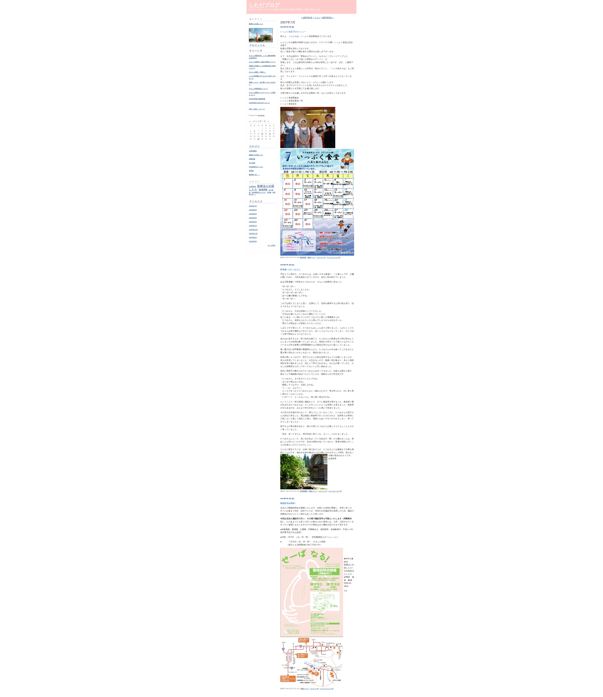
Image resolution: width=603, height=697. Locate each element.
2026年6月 (253, 210)
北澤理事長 (253, 151)
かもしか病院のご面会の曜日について (262, 62)
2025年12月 (253, 229)
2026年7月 (253, 206)
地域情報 (252, 159)
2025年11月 (253, 233)
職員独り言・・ (254, 174)
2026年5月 (253, 214)
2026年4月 (253, 218)
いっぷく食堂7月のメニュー (293, 31)
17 (270, 133)
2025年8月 (253, 241)
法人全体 (252, 163)
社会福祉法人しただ (256, 167)
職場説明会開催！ (288, 503)
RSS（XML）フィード (257, 109)
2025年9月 (253, 237)
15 (262, 133)
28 (258, 139)
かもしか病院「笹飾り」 (257, 72)
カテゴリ (254, 146)
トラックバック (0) (333, 257)
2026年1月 (253, 226)
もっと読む (272, 245)
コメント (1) (321, 257)
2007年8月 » (327, 18)
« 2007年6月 (306, 18)
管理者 (251, 170)
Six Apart (261, 115)
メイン (317, 18)
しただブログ (264, 5)
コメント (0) (314, 688)
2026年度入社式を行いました (259, 103)
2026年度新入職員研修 (257, 99)
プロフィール (257, 45)
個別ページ (311, 257)
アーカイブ (256, 201)
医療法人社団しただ (256, 24)
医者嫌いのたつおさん (290, 269)
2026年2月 (253, 222)
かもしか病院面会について (258, 88)
